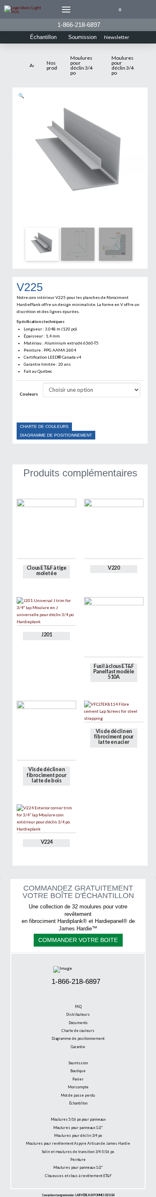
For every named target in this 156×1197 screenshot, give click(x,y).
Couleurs (29, 393)
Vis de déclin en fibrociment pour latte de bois (46, 774)
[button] (66, 9)
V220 (113, 568)
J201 (46, 634)
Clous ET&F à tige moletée (47, 570)
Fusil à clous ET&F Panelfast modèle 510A (113, 671)
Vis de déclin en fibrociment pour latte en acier (114, 736)
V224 (46, 842)
